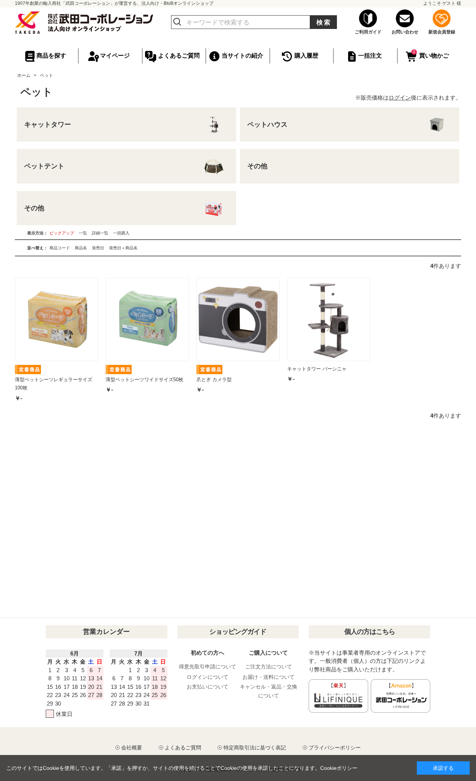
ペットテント (44, 166)
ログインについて (207, 677)
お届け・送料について (268, 677)
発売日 (98, 248)
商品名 (81, 248)
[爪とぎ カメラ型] (238, 319)
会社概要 (131, 748)
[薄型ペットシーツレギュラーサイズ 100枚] (56, 319)
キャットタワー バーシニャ (317, 369)
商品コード (59, 248)
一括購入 (121, 233)
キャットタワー (47, 124)
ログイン (400, 97)
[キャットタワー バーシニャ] (328, 319)
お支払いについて (207, 687)
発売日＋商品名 (123, 248)
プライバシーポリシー (335, 748)
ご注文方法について (268, 667)
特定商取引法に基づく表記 (254, 748)
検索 (323, 22)
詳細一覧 (100, 233)
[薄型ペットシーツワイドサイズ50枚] (147, 319)
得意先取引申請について (207, 667)
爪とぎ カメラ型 (214, 379)
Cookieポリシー (338, 768)
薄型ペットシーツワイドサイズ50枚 (144, 379)
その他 (257, 166)
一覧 (83, 233)
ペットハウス (267, 124)
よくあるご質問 (183, 748)
